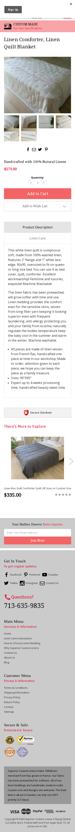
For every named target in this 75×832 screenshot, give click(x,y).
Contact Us (10, 653)
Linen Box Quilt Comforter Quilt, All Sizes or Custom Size (37, 488)
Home (7, 633)
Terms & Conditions (16, 688)
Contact (8, 707)
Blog (6, 662)
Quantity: (37, 177)
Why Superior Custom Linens (21, 648)
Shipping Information (16, 692)
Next (71, 461)
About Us (9, 657)
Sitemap (9, 711)
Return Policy (12, 702)
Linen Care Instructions (18, 638)
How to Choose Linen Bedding (22, 643)
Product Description (38, 227)
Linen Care (37, 238)
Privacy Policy (12, 697)
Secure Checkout (41, 412)
